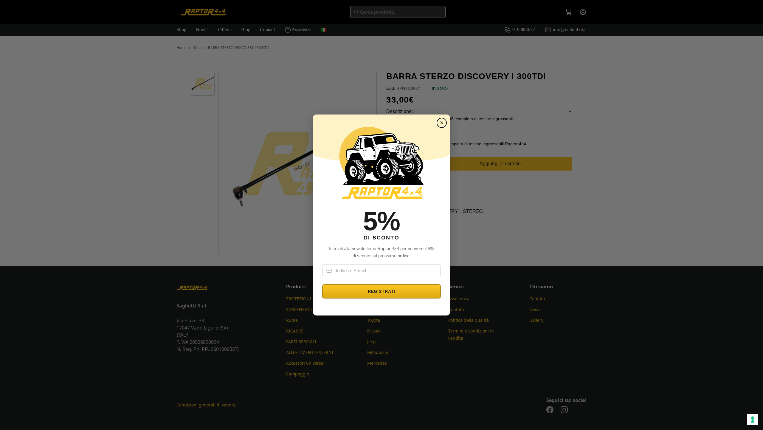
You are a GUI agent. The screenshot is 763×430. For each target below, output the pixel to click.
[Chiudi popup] (441, 123)
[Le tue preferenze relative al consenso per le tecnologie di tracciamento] (752, 419)
